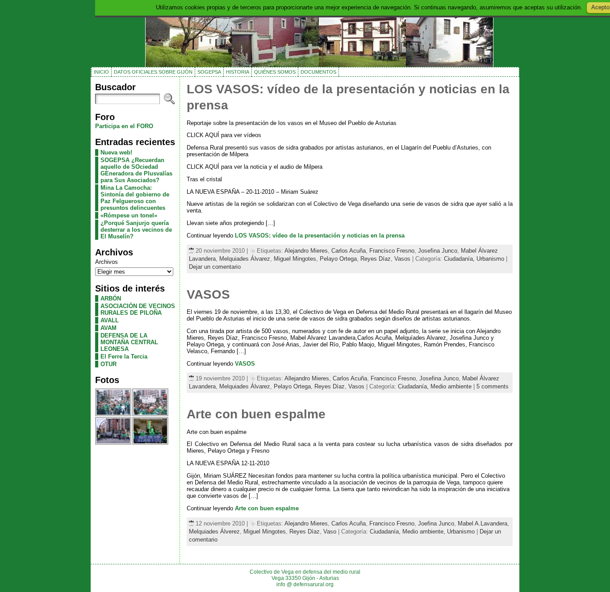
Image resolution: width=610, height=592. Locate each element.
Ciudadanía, (460, 258)
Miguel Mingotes (295, 258)
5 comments (492, 386)
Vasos (402, 258)
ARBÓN (110, 298)
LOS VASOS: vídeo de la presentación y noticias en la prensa (320, 235)
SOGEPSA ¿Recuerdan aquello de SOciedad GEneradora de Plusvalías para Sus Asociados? (136, 170)
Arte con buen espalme (256, 414)
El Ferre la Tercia (123, 356)
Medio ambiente (451, 386)
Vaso (329, 531)
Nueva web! (116, 152)
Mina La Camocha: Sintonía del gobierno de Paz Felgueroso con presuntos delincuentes (134, 197)
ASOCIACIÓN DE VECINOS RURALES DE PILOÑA (137, 309)
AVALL (109, 320)
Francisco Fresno (391, 250)
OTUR (108, 364)
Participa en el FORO (124, 126)
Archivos (106, 261)
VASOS (208, 294)
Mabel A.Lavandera (482, 523)
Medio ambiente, (424, 531)
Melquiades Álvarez (244, 258)
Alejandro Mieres (306, 250)
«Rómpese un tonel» (128, 215)
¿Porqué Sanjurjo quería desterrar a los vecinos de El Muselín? (136, 230)
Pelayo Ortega (338, 258)
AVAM (108, 328)
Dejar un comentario (215, 266)
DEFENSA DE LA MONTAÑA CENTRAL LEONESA (129, 342)
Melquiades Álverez (214, 531)
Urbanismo (490, 258)
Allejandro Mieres (306, 378)
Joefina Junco (436, 523)
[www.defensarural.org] (305, 33)
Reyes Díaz (375, 258)
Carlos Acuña (348, 250)
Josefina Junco (437, 250)
